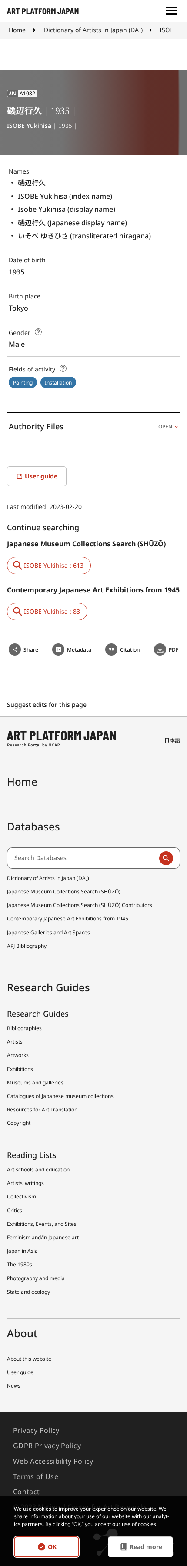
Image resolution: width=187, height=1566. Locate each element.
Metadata (79, 649)
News (13, 1385)
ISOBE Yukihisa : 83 (52, 611)
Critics (14, 1210)
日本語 (172, 740)
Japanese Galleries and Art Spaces (48, 932)
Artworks (18, 1055)
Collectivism (21, 1196)
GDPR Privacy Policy (47, 1445)
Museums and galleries (35, 1082)
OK (52, 1547)
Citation (130, 649)
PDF (173, 649)
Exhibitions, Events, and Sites (42, 1224)
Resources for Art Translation (42, 1109)
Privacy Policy (36, 1430)
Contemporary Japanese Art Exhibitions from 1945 (67, 918)
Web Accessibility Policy (53, 1461)
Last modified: (28, 506)
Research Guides (38, 1013)
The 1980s (19, 1264)
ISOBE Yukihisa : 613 (53, 565)
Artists (15, 1041)
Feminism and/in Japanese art (43, 1237)
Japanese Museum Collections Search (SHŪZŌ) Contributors (79, 905)
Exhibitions (20, 1069)
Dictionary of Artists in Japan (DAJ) (93, 30)
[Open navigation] (171, 11)
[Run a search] (166, 858)
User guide (20, 1372)
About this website (29, 1358)
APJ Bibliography (27, 946)
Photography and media (36, 1278)
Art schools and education (38, 1169)
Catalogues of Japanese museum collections (60, 1096)
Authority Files (90, 426)
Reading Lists (32, 1155)
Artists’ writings (25, 1183)
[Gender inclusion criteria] (38, 331)
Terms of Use (35, 1476)
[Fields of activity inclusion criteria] (63, 368)
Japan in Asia (22, 1251)
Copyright (18, 1123)
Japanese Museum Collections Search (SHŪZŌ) (63, 891)
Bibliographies (24, 1028)
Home (17, 30)
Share (30, 649)
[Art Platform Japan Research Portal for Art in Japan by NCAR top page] (43, 10)
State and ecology (28, 1291)
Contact (26, 1491)
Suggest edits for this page (47, 704)
